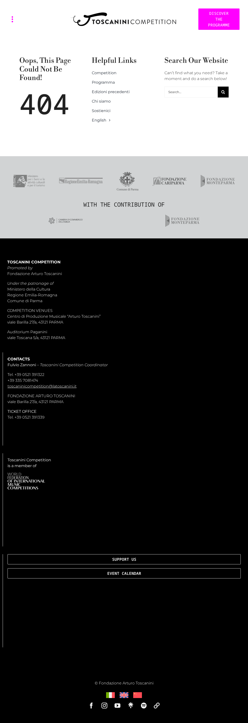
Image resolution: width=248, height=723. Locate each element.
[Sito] (156, 705)
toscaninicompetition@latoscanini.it (42, 386)
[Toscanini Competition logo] (123, 14)
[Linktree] (130, 705)
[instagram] (104, 705)
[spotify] (143, 705)
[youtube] (117, 705)
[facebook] (91, 705)
